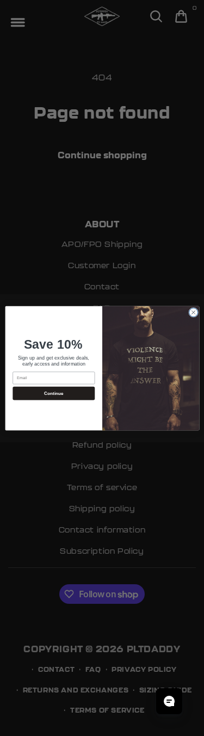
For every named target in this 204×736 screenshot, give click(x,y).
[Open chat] (169, 701)
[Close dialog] (193, 312)
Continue (53, 393)
